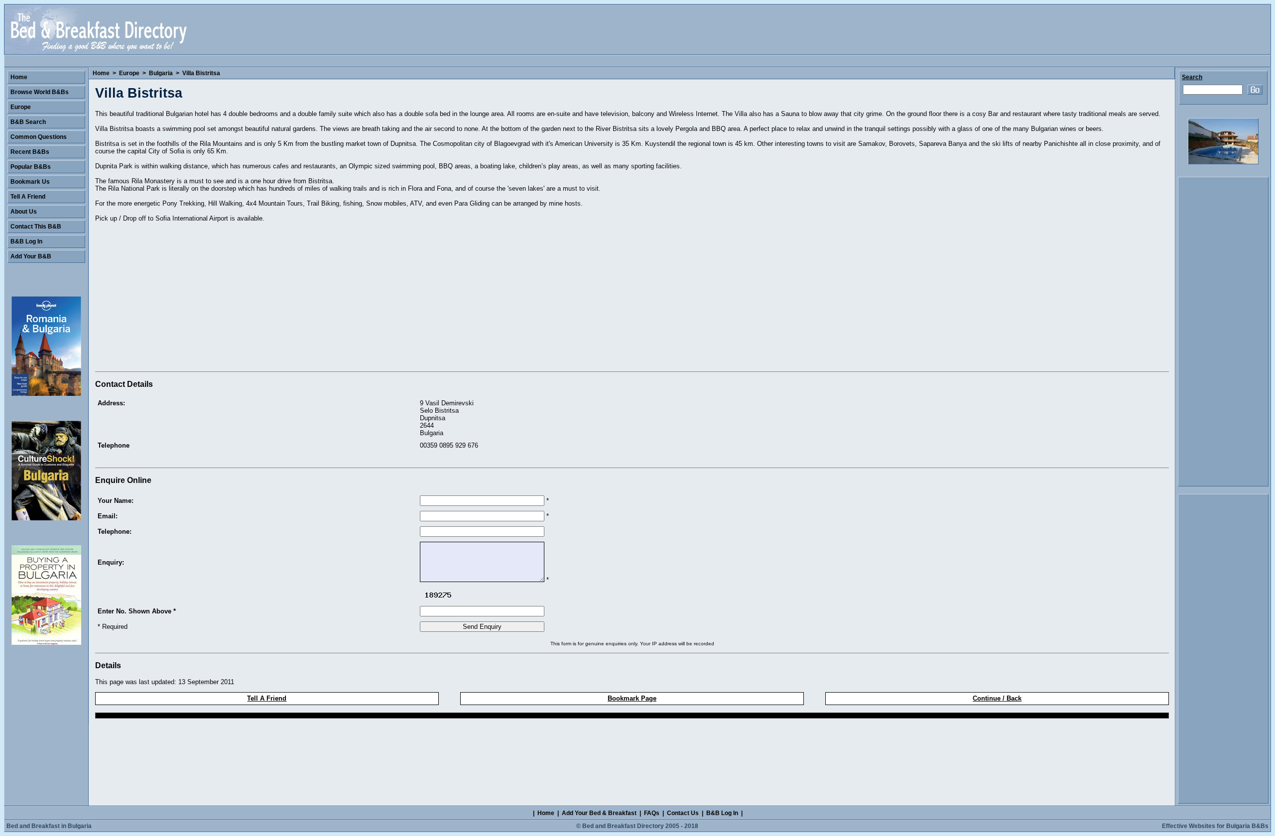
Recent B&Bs (29, 151)
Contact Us (683, 813)
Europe (129, 73)
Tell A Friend (266, 698)
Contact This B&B (35, 226)
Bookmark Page (632, 698)
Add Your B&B (30, 256)
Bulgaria (161, 73)
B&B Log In (26, 241)
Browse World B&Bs (39, 92)
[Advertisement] (178, 298)
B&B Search (28, 122)
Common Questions (38, 136)
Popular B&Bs (30, 166)
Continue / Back (997, 698)
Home (101, 73)
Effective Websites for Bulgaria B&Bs (1215, 826)
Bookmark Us (30, 181)
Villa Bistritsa (201, 73)
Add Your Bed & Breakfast (599, 813)
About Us (23, 211)
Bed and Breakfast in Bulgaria (49, 826)
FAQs (651, 813)
